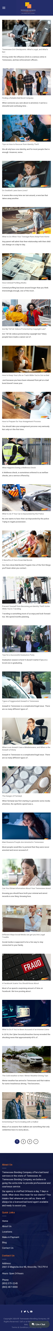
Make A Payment (10, 1237)
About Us (6, 1226)
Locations (7, 1231)
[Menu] (4, 7)
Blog (4, 1242)
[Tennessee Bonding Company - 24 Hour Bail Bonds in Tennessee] (28, 8)
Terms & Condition (20, 1327)
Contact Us (7, 1248)
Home (5, 1221)
